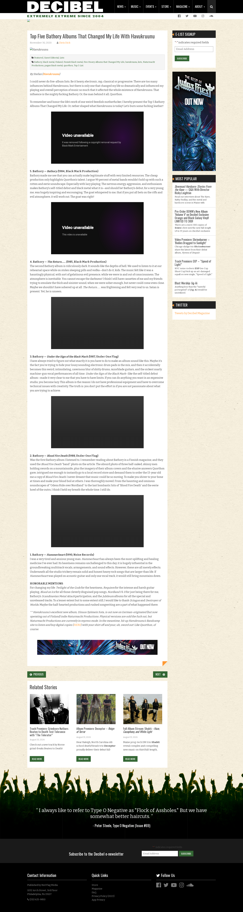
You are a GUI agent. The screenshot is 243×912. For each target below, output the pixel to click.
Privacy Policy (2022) (103, 896)
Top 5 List (78, 65)
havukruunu (131, 62)
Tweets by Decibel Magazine (192, 313)
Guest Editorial (51, 57)
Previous (37, 674)
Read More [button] (37, 759)
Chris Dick (64, 42)
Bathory (38, 62)
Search (213, 10)
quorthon (68, 65)
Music (135, 6)
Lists (62, 57)
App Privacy (98, 899)
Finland (59, 62)
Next (159, 674)
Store (165, 6)
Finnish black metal (73, 62)
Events (150, 6)
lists (140, 62)
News (120, 6)
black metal (48, 62)
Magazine (182, 6)
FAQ (94, 892)
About (199, 6)
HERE (77, 624)
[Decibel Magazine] (65, 6)
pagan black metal (54, 65)
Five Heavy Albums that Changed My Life (104, 62)
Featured (38, 57)
